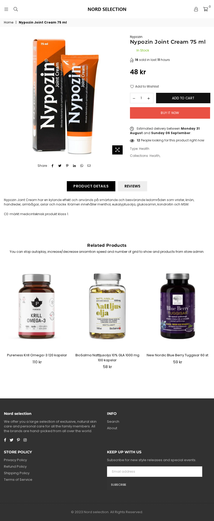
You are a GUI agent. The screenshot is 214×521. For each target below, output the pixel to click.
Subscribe (118, 485)
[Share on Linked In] (74, 166)
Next (207, 317)
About (112, 428)
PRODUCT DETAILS (91, 186)
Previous (6, 317)
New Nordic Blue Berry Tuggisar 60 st (177, 355)
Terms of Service (18, 479)
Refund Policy (15, 466)
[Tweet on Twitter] (60, 166)
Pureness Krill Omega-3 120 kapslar (37, 355)
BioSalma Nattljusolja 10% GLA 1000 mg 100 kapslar (107, 357)
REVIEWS (132, 186)
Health (155, 155)
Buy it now (170, 113)
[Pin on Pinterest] (67, 166)
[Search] (15, 9)
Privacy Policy (15, 459)
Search (113, 421)
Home (8, 22)
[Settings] (196, 9)
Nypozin (136, 37)
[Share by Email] (89, 166)
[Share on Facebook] (53, 166)
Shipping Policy (16, 473)
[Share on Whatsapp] (82, 166)
